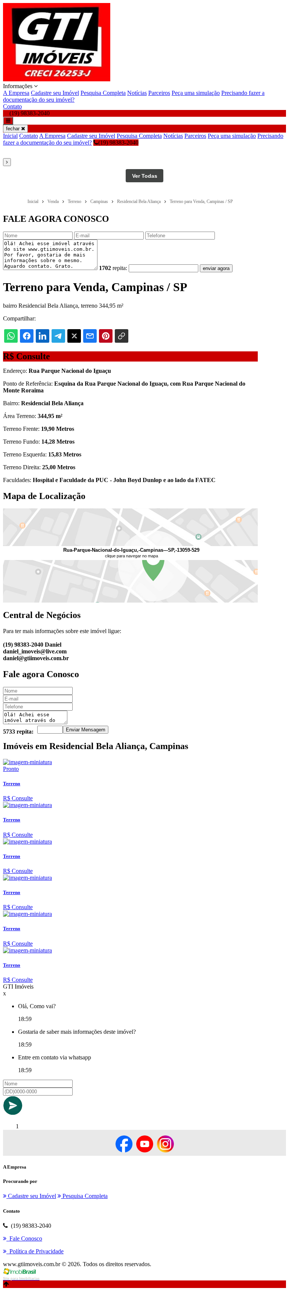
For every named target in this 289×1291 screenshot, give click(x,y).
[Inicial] (56, 79)
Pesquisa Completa (103, 93)
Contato (12, 106)
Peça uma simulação (196, 93)
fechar (13, 128)
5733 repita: (18, 731)
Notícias (137, 93)
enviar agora (216, 268)
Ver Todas (144, 176)
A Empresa (16, 93)
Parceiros (159, 93)
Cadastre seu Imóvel (55, 93)
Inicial (10, 136)
